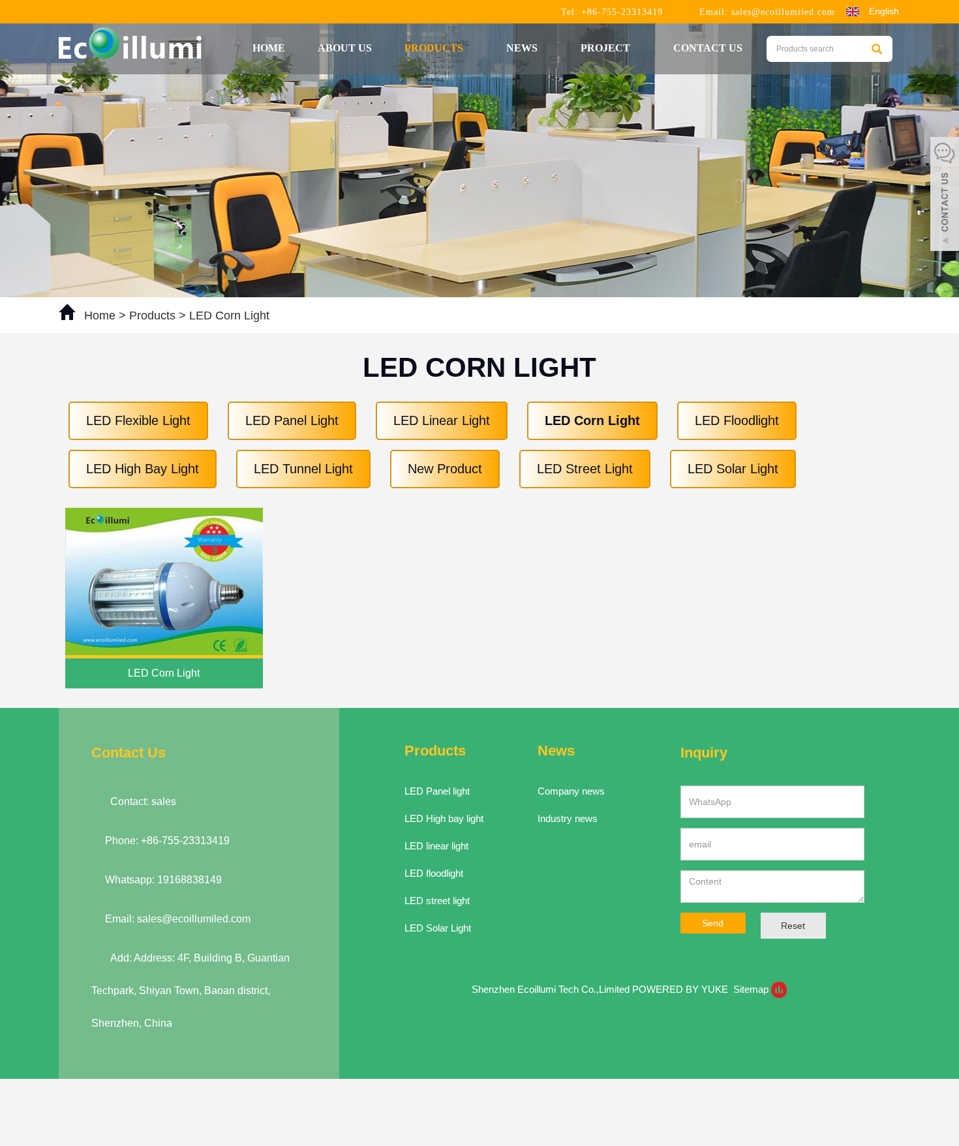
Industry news (568, 818)
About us (345, 47)
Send (712, 923)
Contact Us (707, 47)
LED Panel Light (292, 420)
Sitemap (751, 989)
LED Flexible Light (138, 420)
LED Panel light (437, 791)
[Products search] (876, 49)
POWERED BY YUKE (681, 989)
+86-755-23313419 (620, 12)
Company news (571, 791)
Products (435, 47)
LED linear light (436, 845)
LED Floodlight (737, 420)
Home (268, 47)
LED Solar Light (733, 469)
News (523, 47)
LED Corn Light (227, 315)
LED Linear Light (441, 420)
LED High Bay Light (142, 469)
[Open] (944, 195)
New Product (445, 469)
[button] (470, 47)
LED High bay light (443, 818)
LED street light (437, 900)
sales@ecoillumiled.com (783, 12)
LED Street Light (585, 469)
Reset (793, 925)
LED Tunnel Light (303, 469)
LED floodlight (433, 873)
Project (607, 47)
